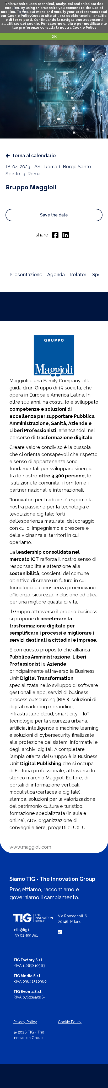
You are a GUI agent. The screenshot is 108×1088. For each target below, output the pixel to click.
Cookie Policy (19, 16)
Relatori (78, 274)
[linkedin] (65, 235)
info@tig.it (21, 930)
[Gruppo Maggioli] (54, 356)
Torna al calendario (34, 155)
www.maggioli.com (30, 847)
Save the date (54, 214)
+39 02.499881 (25, 935)
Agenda (56, 274)
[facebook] (55, 235)
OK (54, 36)
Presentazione (25, 274)
